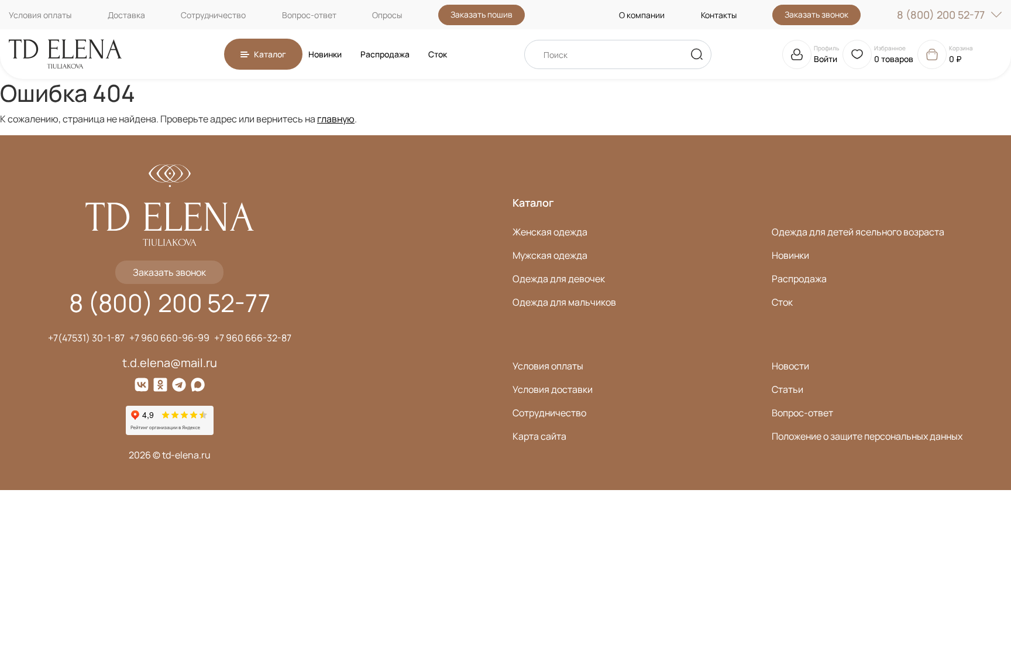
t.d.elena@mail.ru (169, 363)
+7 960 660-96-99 (169, 337)
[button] (263, 54)
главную (336, 118)
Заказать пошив (482, 14)
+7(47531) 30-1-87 (86, 337)
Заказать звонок (816, 14)
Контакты (719, 14)
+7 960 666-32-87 (252, 337)
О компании (642, 14)
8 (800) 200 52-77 (941, 15)
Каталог (533, 203)
